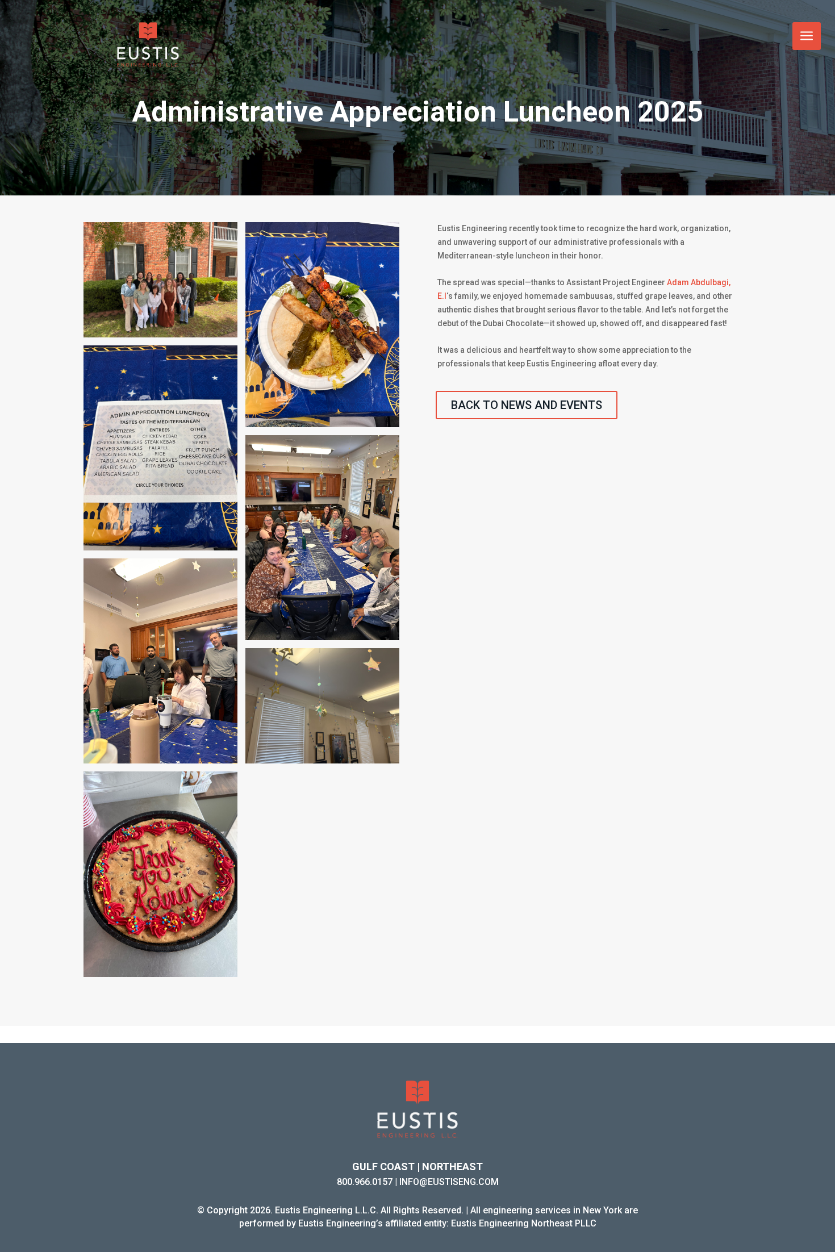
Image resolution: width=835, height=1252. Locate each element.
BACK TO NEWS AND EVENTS (526, 405)
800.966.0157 (365, 1181)
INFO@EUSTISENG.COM (449, 1181)
